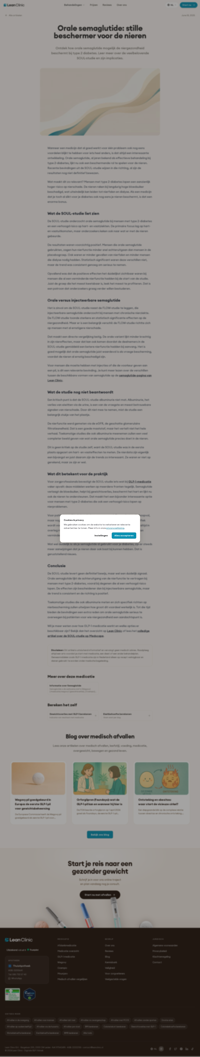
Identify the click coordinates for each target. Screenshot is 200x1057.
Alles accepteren (124, 535)
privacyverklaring (115, 528)
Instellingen (101, 535)
